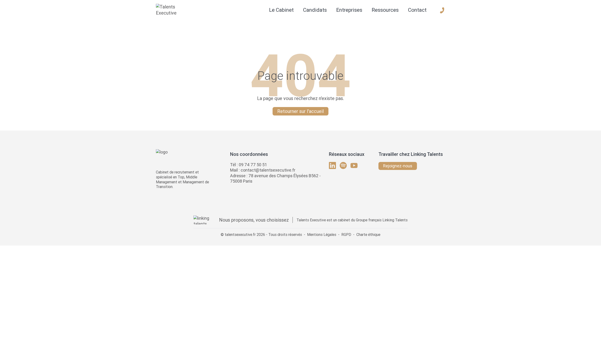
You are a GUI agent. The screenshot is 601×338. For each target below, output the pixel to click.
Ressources (385, 10)
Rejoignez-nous (397, 166)
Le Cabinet (281, 10)
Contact (417, 10)
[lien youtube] (354, 165)
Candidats (315, 10)
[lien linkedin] (332, 165)
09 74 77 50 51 (253, 164)
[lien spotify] (343, 165)
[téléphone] (442, 10)
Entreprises (349, 10)
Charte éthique (368, 234)
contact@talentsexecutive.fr (268, 170)
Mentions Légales (321, 234)
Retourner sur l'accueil (300, 111)
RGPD (346, 234)
